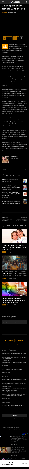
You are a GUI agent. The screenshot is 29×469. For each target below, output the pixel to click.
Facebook (10, 340)
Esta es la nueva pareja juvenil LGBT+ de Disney (21, 219)
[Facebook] (5, 340)
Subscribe (14, 415)
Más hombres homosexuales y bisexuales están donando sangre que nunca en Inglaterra (13, 300)
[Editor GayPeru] (5, 159)
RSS (13, 344)
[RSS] (10, 344)
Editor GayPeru (14, 156)
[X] (17, 344)
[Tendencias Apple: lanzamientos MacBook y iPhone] (25, 181)
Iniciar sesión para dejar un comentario (14, 322)
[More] (21, 38)
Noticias (4, 12)
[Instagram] (16, 340)
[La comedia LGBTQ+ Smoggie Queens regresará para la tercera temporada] (25, 187)
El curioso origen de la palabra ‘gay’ (7, 219)
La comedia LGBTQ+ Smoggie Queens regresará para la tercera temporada (11, 186)
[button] (2, 2)
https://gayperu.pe (15, 158)
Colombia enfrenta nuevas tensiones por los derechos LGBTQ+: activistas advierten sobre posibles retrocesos (11, 201)
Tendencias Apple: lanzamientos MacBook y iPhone (10, 180)
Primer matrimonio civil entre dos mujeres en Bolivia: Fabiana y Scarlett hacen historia (11, 194)
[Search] (25, 169)
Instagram (20, 340)
